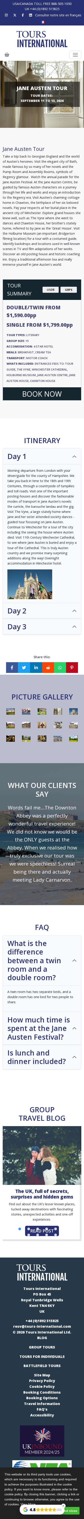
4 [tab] (37, 1229)
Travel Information (42, 1403)
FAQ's (42, 1409)
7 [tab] (64, 1229)
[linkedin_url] (30, 15)
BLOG (42, 1337)
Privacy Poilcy (42, 1380)
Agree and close (64, 1511)
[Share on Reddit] (48, 667)
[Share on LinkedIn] (36, 667)
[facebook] (22, 15)
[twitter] (15, 15)
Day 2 (16, 610)
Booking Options (42, 1397)
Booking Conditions (42, 1392)
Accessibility (42, 1415)
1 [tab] (11, 1229)
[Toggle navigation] (75, 55)
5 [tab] (46, 1229)
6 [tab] (55, 1229)
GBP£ (69, 290)
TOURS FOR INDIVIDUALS (42, 1356)
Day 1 (16, 456)
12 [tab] (55, 1235)
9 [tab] (28, 1235)
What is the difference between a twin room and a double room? (34, 960)
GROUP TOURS (42, 1347)
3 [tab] (28, 1229)
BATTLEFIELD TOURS (42, 1365)
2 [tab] (19, 1229)
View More (28, 1504)
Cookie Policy (42, 1386)
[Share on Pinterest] (72, 667)
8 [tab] (73, 1229)
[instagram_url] (6, 15)
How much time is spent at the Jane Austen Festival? (38, 1028)
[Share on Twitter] (24, 667)
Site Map (42, 1375)
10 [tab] (37, 1235)
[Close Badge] (63, 1506)
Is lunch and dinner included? (36, 1057)
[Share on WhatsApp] (60, 667)
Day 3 (16, 626)
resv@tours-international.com (42, 1326)
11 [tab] (46, 1235)
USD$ (50, 290)
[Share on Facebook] (12, 667)
